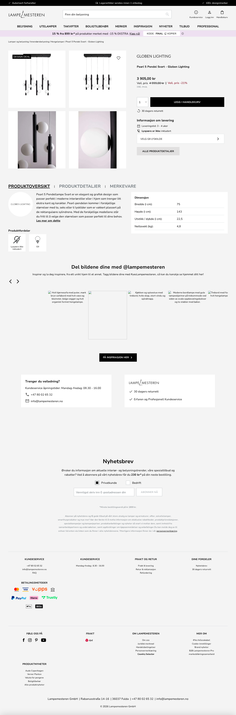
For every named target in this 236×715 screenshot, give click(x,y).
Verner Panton (34, 674)
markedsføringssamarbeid (201, 654)
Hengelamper (57, 41)
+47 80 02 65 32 (42, 394)
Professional (208, 26)
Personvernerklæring (145, 650)
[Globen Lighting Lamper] (154, 56)
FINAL (161, 33)
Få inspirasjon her (116, 357)
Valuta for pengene (34, 677)
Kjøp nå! (135, 33)
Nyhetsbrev (201, 565)
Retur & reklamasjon (146, 569)
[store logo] (26, 14)
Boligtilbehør (34, 681)
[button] (36, 139)
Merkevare (123, 186)
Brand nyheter (202, 647)
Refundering (146, 572)
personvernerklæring (167, 530)
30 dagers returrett (201, 569)
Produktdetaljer (80, 186)
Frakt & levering (146, 565)
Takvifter (71, 26)
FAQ (34, 572)
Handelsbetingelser (145, 647)
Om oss (145, 640)
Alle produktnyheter (34, 684)
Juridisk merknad (146, 643)
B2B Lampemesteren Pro (201, 650)
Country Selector (146, 654)
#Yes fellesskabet (201, 640)
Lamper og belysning (18, 41)
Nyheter (165, 26)
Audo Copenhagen (34, 670)
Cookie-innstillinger (201, 643)
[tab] (31, 186)
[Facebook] (24, 640)
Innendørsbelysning (39, 41)
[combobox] (117, 14)
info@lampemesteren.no (47, 401)
